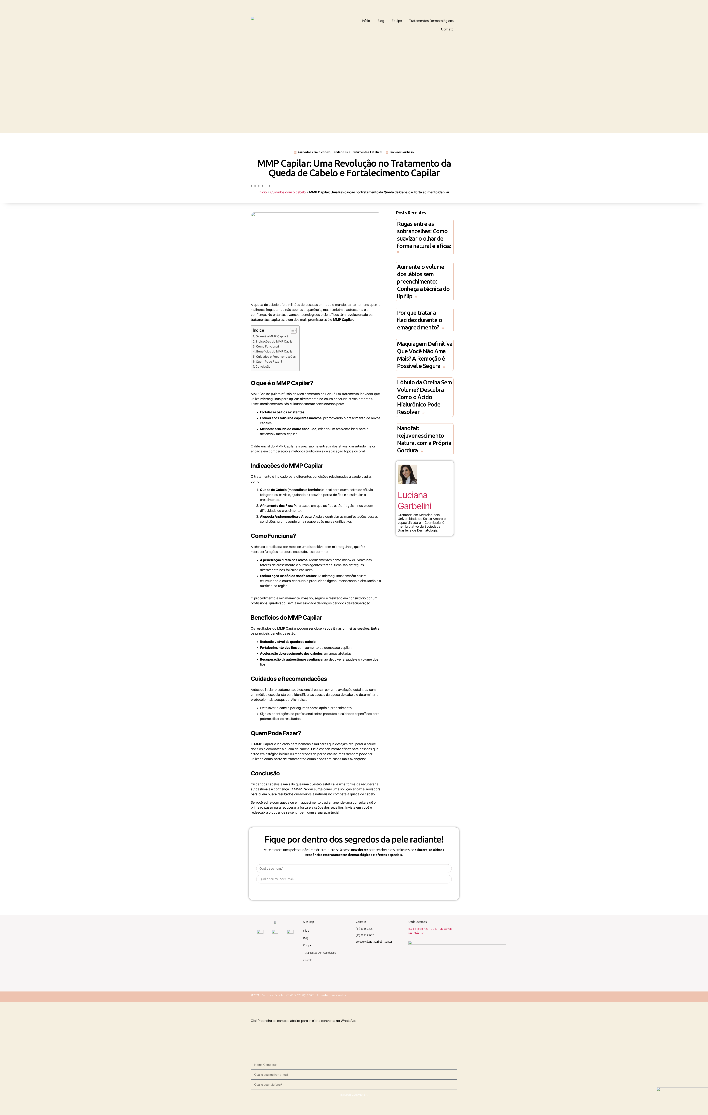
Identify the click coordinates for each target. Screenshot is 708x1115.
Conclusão (263, 366)
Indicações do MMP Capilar (275, 341)
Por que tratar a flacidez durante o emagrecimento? (419, 320)
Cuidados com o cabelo (288, 192)
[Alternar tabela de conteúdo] (291, 330)
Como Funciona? (267, 346)
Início (366, 21)
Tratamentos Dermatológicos (431, 21)
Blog (380, 21)
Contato (447, 29)
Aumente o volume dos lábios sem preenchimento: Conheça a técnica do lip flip (423, 281)
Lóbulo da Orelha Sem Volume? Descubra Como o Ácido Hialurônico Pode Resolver (424, 397)
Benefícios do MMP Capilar (275, 351)
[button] (251, 186)
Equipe (397, 21)
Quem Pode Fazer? (269, 361)
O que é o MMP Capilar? (272, 336)
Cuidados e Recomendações (276, 356)
